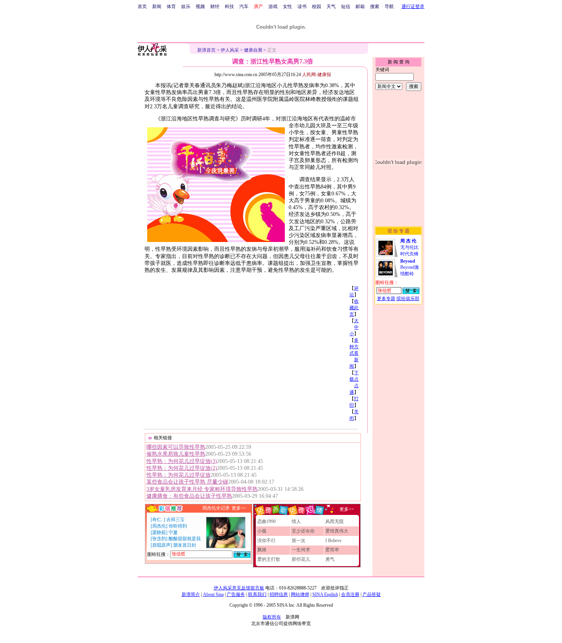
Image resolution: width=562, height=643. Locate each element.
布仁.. (158, 519)
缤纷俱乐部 (407, 298)
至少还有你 (303, 531)
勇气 (330, 559)
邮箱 (360, 6)
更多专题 (386, 298)
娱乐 (185, 6)
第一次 (298, 540)
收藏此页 (354, 308)
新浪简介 (191, 594)
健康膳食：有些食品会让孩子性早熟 (189, 496)
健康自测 (253, 50)
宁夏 (173, 532)
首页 (142, 6)
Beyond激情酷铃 (409, 267)
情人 (296, 521)
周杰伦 (159, 526)
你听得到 (178, 526)
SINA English (325, 594)
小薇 (261, 531)
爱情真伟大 (336, 531)
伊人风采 (230, 50)
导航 (389, 6)
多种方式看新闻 (354, 353)
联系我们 (257, 594)
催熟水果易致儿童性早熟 (175, 454)
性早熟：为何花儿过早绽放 (178, 475)
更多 (344, 509)
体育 (171, 6)
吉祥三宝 (175, 519)
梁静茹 (159, 532)
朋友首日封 (184, 545)
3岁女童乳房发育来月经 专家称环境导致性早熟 (202, 489)
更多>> (239, 508)
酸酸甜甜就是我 (185, 538)
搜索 (374, 6)
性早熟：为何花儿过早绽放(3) (181, 461)
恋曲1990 (266, 521)
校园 (316, 6)
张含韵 (159, 538)
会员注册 (350, 594)
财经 (214, 6)
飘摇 (261, 549)
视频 (200, 6)
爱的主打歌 (268, 559)
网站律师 (300, 594)
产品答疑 (371, 594)
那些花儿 (301, 559)
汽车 (244, 6)
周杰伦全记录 (216, 508)
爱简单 (332, 549)
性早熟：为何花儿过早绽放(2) (181, 468)
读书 (302, 6)
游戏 (273, 6)
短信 (345, 6)
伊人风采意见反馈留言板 (239, 588)
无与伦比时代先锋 (409, 247)
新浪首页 (206, 50)
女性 (287, 6)
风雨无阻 (334, 521)
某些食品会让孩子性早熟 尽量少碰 (187, 482)
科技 (229, 6)
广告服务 (236, 594)
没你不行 (266, 540)
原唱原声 (161, 545)
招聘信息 (279, 594)
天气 (331, 6)
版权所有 (272, 617)
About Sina (213, 594)
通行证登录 (412, 6)
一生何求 (301, 549)
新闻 (156, 6)
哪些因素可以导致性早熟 (175, 447)
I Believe (333, 540)
